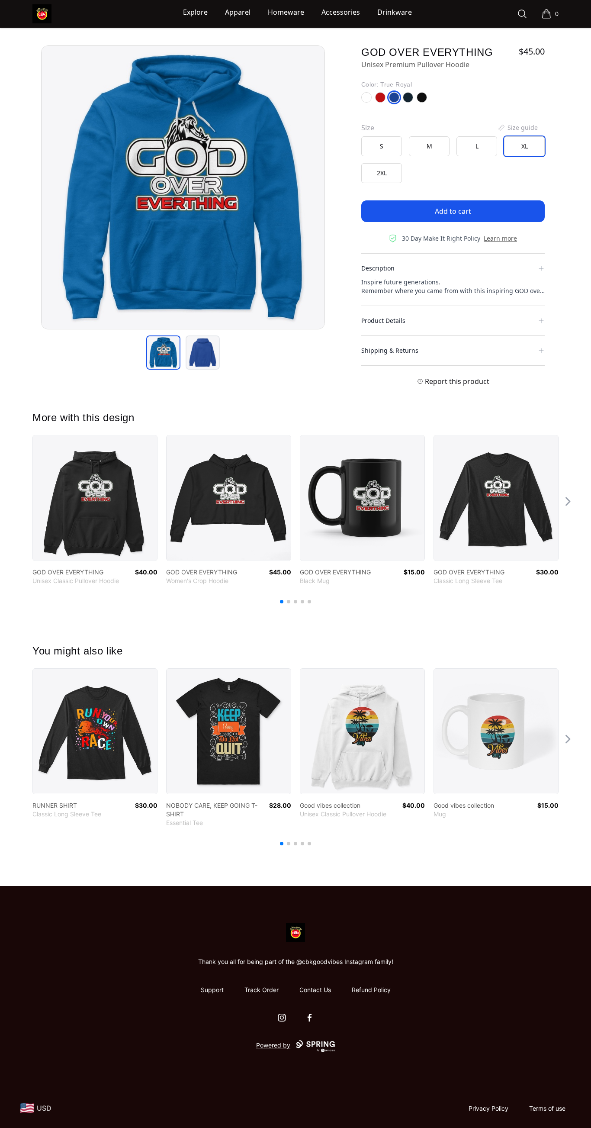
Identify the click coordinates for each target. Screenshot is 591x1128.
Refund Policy (371, 989)
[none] (517, 127)
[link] (95, 498)
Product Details (383, 320)
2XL (382, 173)
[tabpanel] (183, 187)
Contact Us (315, 989)
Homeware (286, 12)
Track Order (261, 989)
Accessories (340, 12)
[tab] (163, 352)
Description (378, 268)
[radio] (381, 146)
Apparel (238, 12)
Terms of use (547, 1108)
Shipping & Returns (389, 350)
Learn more (500, 238)
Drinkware (394, 12)
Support (212, 989)
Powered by (273, 1045)
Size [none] (367, 127)
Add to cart (453, 211)
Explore (195, 12)
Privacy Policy (488, 1108)
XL (524, 146)
